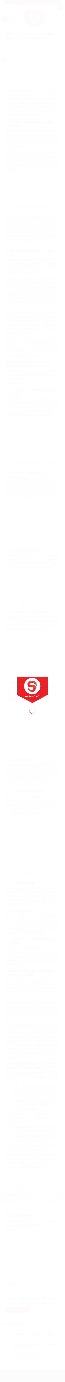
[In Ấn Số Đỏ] (32, 689)
